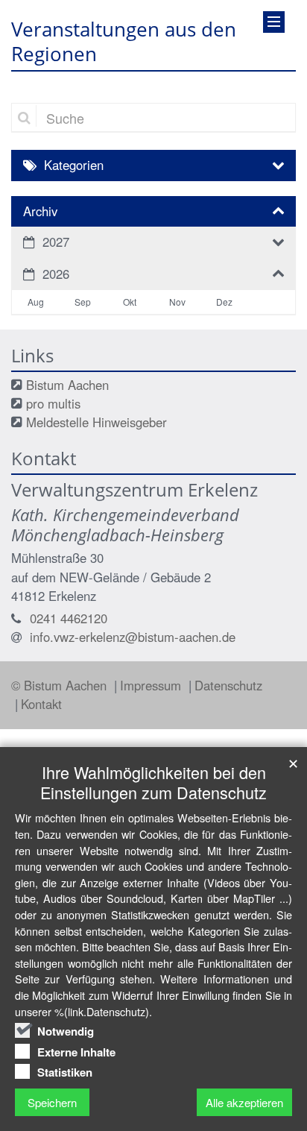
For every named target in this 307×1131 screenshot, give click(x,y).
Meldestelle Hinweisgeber (96, 422)
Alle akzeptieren (244, 1102)
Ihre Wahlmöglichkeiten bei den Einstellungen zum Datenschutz (153, 782)
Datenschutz (228, 685)
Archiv (40, 211)
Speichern (52, 1102)
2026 (55, 274)
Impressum (152, 685)
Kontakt (41, 704)
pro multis (53, 403)
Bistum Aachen (67, 385)
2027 (55, 242)
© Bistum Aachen (60, 685)
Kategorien (74, 165)
